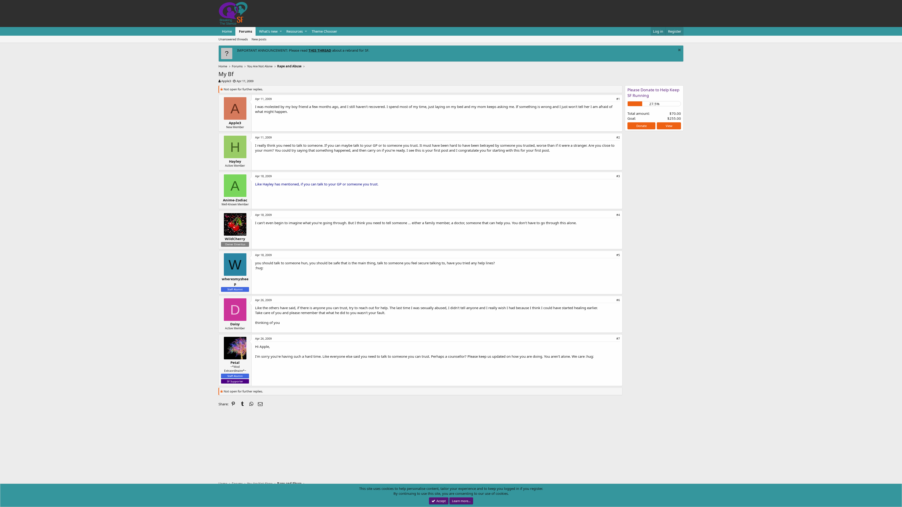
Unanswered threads (233, 39)
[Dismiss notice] (679, 50)
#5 (618, 255)
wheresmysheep (235, 281)
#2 (618, 137)
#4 (618, 215)
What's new (268, 31)
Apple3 (226, 81)
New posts (259, 39)
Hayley (235, 161)
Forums (245, 31)
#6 (618, 300)
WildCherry (235, 238)
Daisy (235, 324)
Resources (294, 31)
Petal (235, 362)
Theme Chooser (324, 31)
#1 (618, 99)
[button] (281, 31)
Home (227, 31)
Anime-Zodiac (235, 200)
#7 (618, 339)
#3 (618, 176)
